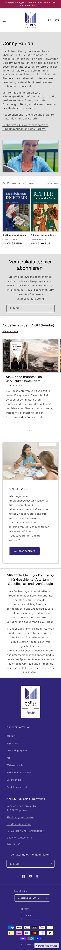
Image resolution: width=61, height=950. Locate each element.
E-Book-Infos (15, 844)
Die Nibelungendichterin (14, 235)
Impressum (13, 743)
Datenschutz (14, 779)
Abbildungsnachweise (20, 817)
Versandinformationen (19, 772)
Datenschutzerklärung (30, 298)
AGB (9, 757)
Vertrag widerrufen (47, 945)
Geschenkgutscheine (20, 837)
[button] (4, 20)
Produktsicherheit (17, 787)
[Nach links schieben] (23, 430)
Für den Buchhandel (19, 824)
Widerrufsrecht (15, 765)
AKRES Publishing (33, 944)
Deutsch (29, 915)
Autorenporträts (24, 550)
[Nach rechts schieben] (37, 430)
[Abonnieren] (50, 308)
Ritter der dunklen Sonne (43, 235)
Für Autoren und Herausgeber (25, 830)
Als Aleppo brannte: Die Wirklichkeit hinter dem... (25, 379)
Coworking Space (17, 750)
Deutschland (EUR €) (29, 898)
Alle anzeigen (10, 331)
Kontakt (11, 735)
